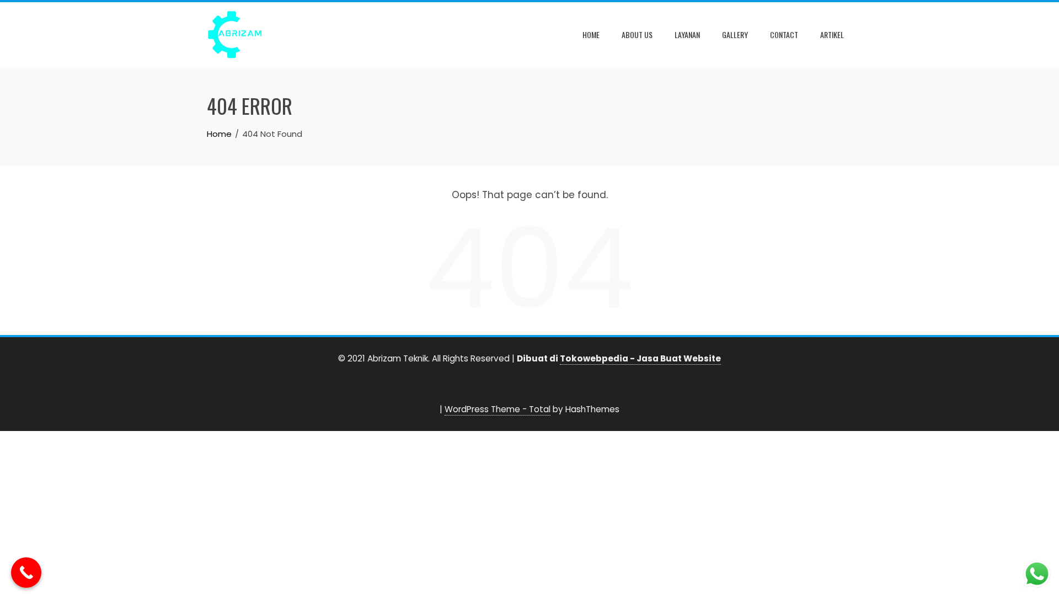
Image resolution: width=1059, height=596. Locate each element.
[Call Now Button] (26, 572)
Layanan (687, 34)
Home (591, 34)
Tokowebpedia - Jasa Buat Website (640, 358)
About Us (637, 34)
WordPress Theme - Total (497, 409)
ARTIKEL (832, 34)
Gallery (735, 34)
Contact (784, 34)
